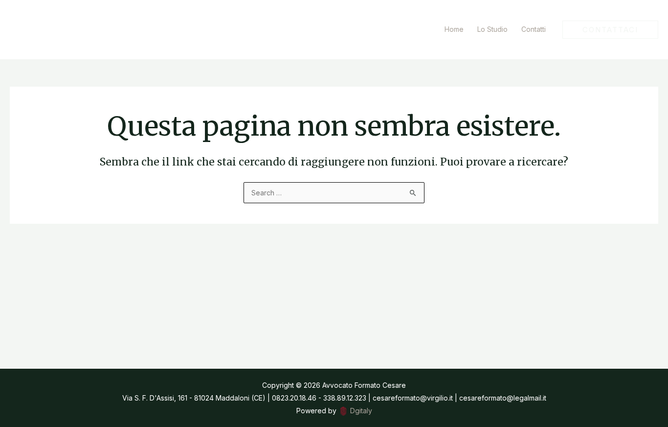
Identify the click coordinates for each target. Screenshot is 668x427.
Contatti (533, 29)
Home (454, 29)
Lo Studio (492, 29)
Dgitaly (361, 410)
